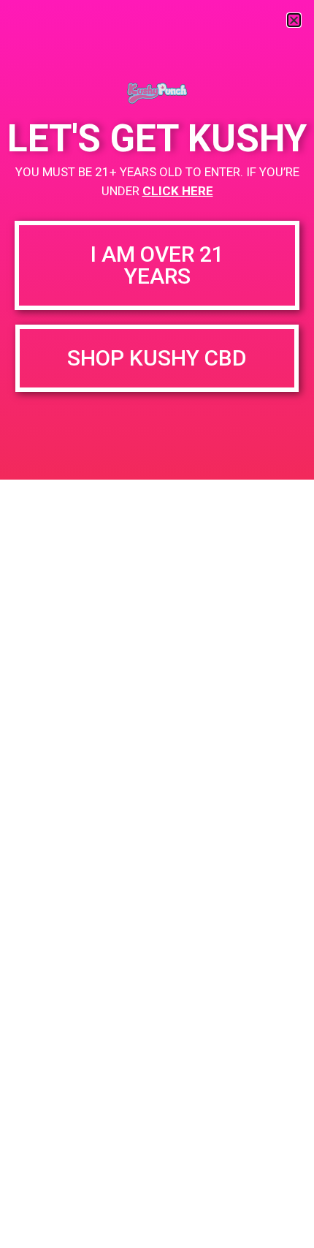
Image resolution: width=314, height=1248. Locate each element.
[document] (157, 624)
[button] (293, 20)
